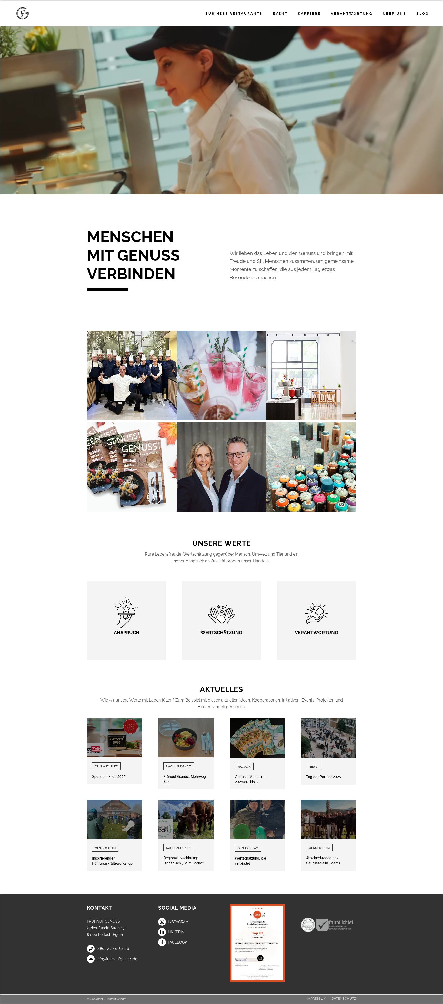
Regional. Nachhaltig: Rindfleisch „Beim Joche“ (183, 860)
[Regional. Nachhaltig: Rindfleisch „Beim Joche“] (185, 819)
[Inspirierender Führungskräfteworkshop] (114, 819)
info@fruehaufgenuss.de (117, 959)
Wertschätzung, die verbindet (250, 860)
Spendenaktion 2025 (109, 776)
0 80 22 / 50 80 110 (113, 949)
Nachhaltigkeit (178, 766)
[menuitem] (234, 13)
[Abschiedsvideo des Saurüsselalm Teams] (328, 819)
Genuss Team (105, 848)
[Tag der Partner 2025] (328, 738)
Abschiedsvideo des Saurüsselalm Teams (323, 860)
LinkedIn (176, 932)
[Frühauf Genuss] (30, 13)
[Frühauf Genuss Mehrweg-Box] (185, 737)
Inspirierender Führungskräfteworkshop (112, 860)
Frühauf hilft (106, 766)
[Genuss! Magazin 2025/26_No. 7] (257, 738)
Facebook (177, 942)
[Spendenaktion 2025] (114, 737)
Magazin (244, 766)
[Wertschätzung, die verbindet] (257, 819)
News (313, 766)
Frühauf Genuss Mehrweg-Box (185, 779)
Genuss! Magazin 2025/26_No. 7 (249, 779)
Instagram (178, 922)
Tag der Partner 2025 (323, 776)
